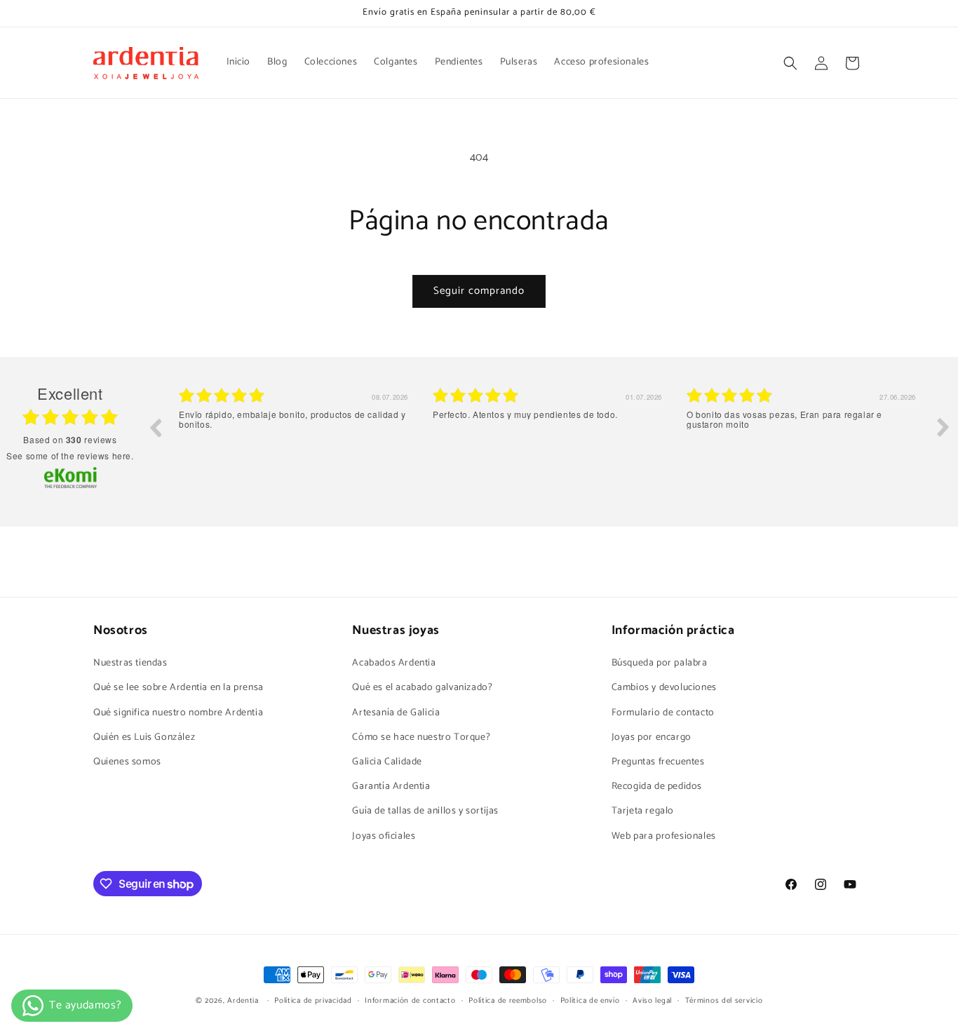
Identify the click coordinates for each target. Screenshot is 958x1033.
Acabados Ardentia (394, 663)
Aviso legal (652, 1000)
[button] (790, 63)
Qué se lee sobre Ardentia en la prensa (178, 688)
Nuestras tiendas (130, 663)
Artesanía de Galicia (396, 713)
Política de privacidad (312, 1000)
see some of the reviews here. (69, 455)
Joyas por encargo (651, 737)
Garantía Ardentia (391, 786)
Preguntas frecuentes (658, 762)
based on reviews (69, 439)
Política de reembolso (507, 1000)
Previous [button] (155, 427)
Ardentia (243, 1000)
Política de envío (590, 1000)
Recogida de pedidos (657, 786)
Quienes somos (127, 762)
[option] (295, 437)
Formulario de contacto (663, 713)
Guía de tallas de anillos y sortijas (425, 811)
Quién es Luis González (144, 737)
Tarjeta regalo (643, 811)
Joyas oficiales (383, 836)
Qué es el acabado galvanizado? (422, 688)
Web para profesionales (664, 836)
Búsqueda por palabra (660, 663)
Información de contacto (410, 1000)
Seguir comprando (479, 290)
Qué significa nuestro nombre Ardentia (178, 713)
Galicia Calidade (387, 762)
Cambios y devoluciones (664, 688)
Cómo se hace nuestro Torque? (421, 737)
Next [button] (943, 427)
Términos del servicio (724, 1000)
